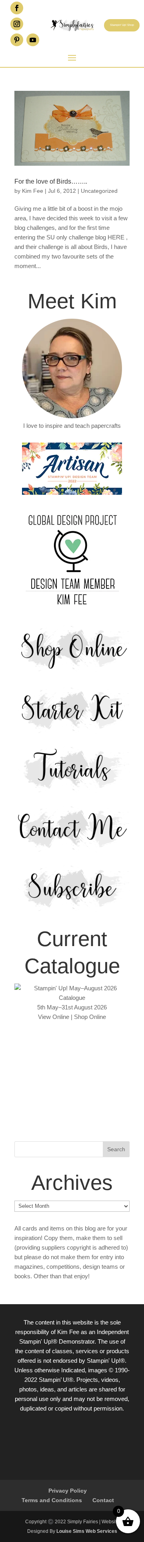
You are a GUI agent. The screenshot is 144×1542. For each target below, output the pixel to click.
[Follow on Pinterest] (16, 39)
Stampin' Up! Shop (122, 25)
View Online (53, 1016)
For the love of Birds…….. (50, 181)
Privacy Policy (67, 1490)
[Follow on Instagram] (16, 24)
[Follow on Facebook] (16, 8)
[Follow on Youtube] (32, 39)
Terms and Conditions (52, 1500)
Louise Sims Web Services (86, 1531)
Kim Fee (32, 191)
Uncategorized (99, 191)
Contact (103, 1500)
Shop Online (90, 1016)
